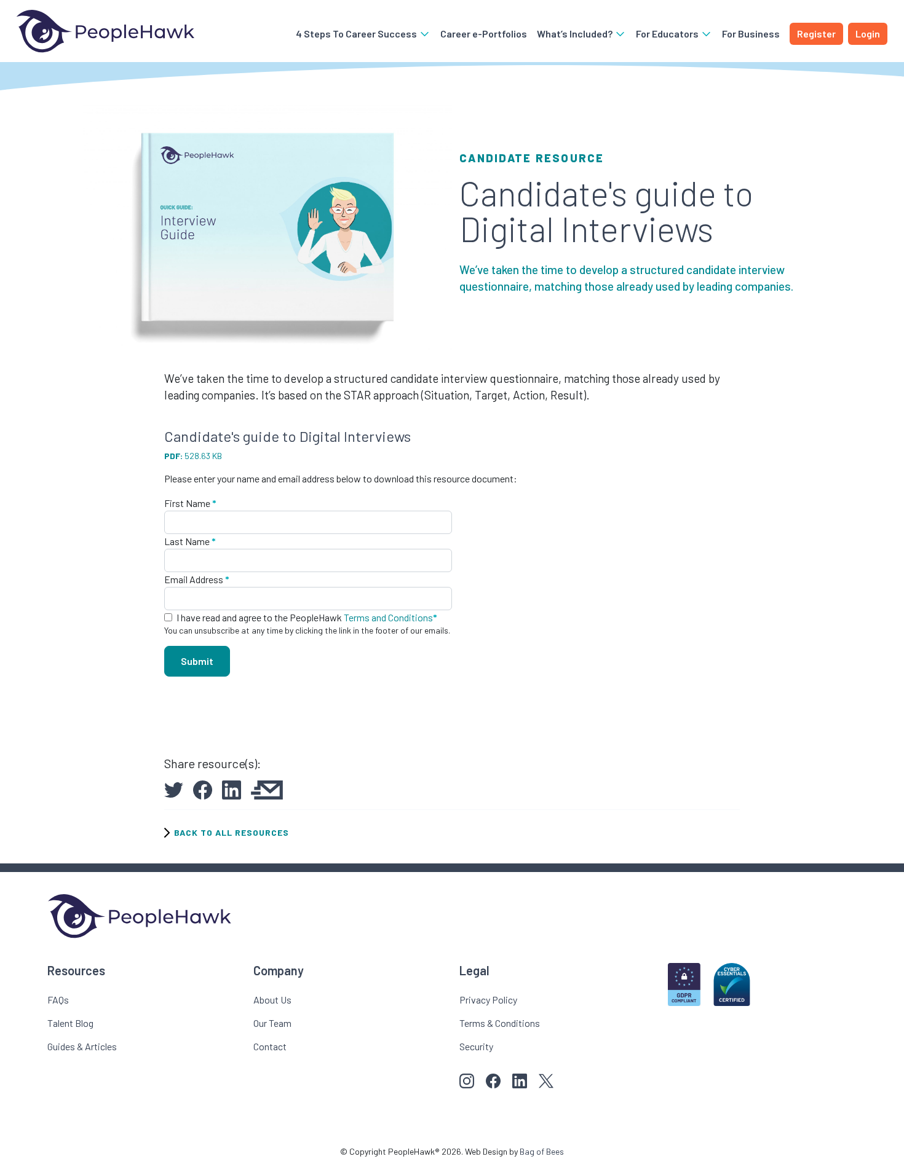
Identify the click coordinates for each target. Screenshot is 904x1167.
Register (816, 33)
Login (867, 33)
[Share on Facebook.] (202, 788)
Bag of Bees (542, 1151)
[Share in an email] (267, 788)
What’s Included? (575, 33)
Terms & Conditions (499, 1023)
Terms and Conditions (388, 617)
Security (476, 1046)
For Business (751, 33)
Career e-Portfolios (483, 33)
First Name (190, 503)
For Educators (668, 33)
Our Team (272, 1023)
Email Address (196, 579)
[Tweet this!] (173, 788)
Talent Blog (70, 1023)
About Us (272, 999)
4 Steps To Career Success (357, 33)
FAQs (58, 999)
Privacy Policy (488, 999)
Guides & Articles (82, 1046)
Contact (270, 1046)
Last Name (190, 541)
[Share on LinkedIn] (231, 788)
